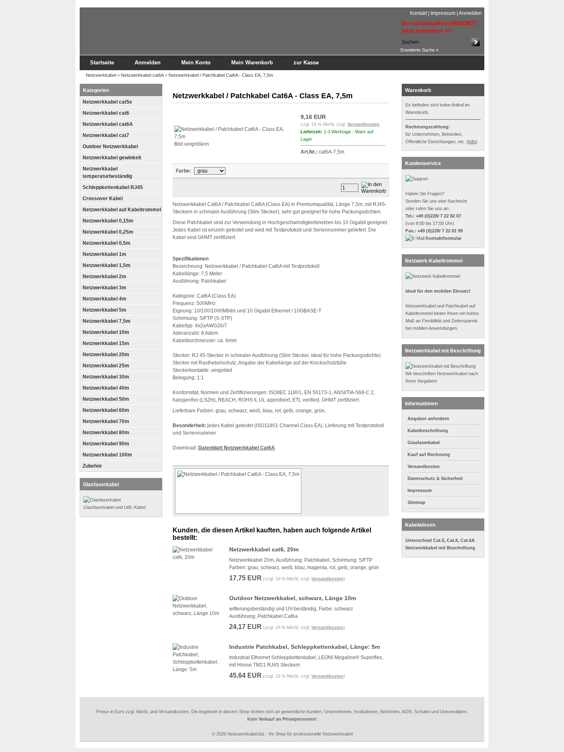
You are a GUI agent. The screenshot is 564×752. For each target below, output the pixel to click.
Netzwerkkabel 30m (106, 377)
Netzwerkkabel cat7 (106, 135)
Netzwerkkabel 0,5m (106, 243)
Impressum (443, 13)
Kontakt (418, 13)
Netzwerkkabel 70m (106, 421)
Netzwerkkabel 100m (107, 455)
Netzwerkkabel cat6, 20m (264, 549)
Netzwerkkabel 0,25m (108, 232)
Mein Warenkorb (252, 62)
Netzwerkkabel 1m (104, 254)
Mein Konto (196, 62)
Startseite (102, 62)
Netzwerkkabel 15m (106, 343)
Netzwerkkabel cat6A (142, 75)
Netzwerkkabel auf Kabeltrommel (122, 210)
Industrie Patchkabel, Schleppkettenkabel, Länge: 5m (304, 646)
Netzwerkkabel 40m (106, 388)
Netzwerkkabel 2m (104, 276)
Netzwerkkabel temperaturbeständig (107, 172)
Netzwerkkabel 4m (104, 299)
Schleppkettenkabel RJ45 (113, 187)
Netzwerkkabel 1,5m (106, 265)
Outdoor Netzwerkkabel (110, 146)
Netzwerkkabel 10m (106, 332)
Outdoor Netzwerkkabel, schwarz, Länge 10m (292, 598)
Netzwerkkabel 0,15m (108, 221)
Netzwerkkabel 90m (106, 444)
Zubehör (92, 466)
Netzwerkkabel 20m (106, 354)
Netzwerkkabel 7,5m (106, 321)
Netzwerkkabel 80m (106, 432)
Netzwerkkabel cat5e (107, 102)
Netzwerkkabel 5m (104, 310)
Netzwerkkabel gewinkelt (112, 158)
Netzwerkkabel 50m (106, 399)
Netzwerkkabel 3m (104, 288)
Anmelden (470, 13)
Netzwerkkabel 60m (106, 410)
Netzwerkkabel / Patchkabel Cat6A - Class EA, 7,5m (220, 75)
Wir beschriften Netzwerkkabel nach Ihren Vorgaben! (441, 377)
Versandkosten (363, 124)
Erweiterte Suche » (419, 49)
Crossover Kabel (103, 198)
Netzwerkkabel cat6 (106, 113)
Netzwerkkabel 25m (106, 366)
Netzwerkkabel (101, 75)
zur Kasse (306, 62)
